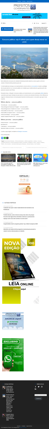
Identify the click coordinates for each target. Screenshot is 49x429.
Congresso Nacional (5, 142)
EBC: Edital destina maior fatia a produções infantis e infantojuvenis (40, 164)
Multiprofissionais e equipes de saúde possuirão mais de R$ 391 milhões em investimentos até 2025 (13, 147)
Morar (34, 142)
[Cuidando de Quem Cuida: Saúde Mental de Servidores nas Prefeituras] (4, 387)
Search (43, 23)
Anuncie (19, 1)
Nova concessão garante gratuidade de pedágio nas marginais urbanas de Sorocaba (8, 164)
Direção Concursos (22, 131)
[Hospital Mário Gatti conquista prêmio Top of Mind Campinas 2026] (4, 415)
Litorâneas (25, 142)
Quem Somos (29, 1)
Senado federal (30, 144)
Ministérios (30, 142)
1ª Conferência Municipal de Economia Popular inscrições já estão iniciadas (37, 147)
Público (2, 144)
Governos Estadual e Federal (16, 142)
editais (42, 93)
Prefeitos (42, 142)
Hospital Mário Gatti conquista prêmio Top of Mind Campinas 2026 (21, 224)
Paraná (38, 142)
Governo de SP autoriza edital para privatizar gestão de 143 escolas (24, 164)
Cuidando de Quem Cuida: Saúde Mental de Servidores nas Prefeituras (16, 30)
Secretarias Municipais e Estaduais (19, 144)
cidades (35, 141)
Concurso (40, 141)
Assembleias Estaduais (9, 141)
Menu (4, 23)
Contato (24, 1)
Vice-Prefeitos (37, 144)
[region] (32, 418)
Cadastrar (38, 398)
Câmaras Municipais (19, 141)
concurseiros (35, 86)
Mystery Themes (23, 427)
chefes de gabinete (28, 141)
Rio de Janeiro (8, 144)
